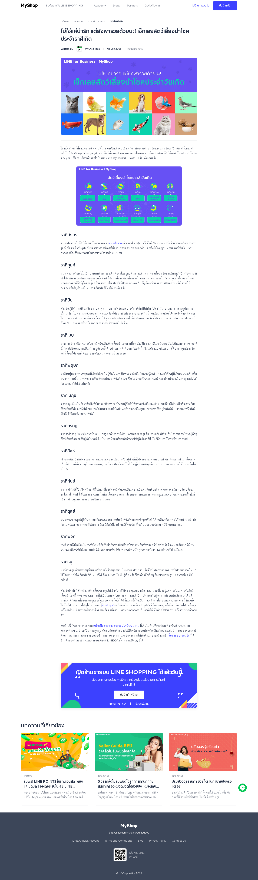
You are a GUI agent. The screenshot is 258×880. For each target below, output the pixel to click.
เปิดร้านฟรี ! (225, 5)
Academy (100, 5)
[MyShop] (29, 6)
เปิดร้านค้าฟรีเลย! (129, 694)
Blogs (116, 5)
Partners (132, 5)
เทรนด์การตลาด (135, 48)
